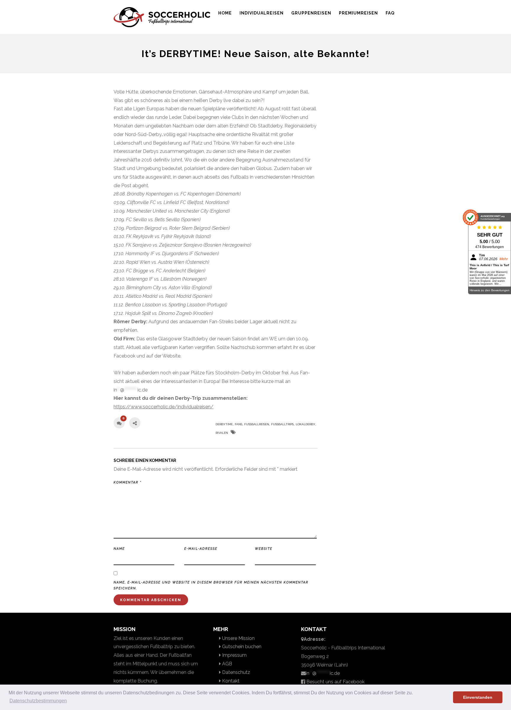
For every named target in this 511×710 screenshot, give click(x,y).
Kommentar (127, 482)
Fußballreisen (256, 424)
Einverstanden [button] (477, 697)
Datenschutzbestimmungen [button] (38, 700)
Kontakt (230, 681)
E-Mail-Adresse (200, 549)
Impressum (234, 655)
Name (119, 549)
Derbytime (224, 424)
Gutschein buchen (241, 646)
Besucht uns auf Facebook (335, 682)
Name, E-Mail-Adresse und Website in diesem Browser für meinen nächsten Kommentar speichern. (211, 585)
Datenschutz (235, 672)
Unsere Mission (238, 638)
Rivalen (222, 432)
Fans (238, 424)
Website (263, 549)
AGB (226, 664)
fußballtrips (282, 424)
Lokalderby (305, 424)
